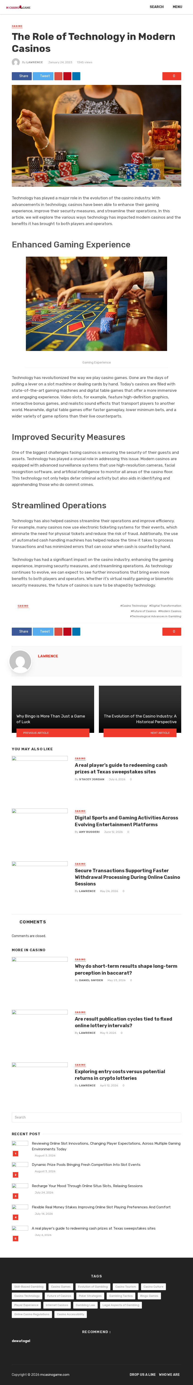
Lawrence (34, 62)
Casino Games (61, 1286)
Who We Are (169, 1375)
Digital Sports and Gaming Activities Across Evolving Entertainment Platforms (126, 821)
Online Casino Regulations (31, 1314)
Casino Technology (134, 605)
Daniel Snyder (91, 980)
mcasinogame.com (54, 1375)
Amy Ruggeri (89, 832)
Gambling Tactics (121, 1295)
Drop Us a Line (143, 1375)
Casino (17, 26)
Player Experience (26, 1305)
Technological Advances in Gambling (156, 616)
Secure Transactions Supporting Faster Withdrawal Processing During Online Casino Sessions (127, 877)
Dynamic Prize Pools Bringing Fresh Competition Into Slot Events (86, 1165)
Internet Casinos (57, 1305)
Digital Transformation (166, 605)
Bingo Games (149, 1295)
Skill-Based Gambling (29, 1286)
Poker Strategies (90, 1295)
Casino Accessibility (70, 1314)
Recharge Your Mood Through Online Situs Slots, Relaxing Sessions (87, 1186)
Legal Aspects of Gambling (121, 1305)
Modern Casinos (170, 611)
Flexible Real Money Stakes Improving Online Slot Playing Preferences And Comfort (101, 1207)
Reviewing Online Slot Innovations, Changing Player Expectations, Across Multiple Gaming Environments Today (106, 1146)
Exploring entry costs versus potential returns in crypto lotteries (120, 1075)
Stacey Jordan (91, 779)
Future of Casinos (144, 611)
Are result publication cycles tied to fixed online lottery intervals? (123, 1022)
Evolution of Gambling (93, 1286)
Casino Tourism (125, 1286)
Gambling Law (85, 1305)
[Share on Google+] (58, 76)
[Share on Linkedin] (76, 76)
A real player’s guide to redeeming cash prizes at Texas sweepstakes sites (121, 768)
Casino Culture (153, 1286)
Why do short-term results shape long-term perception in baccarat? (126, 969)
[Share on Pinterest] (67, 76)
